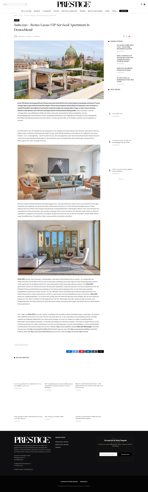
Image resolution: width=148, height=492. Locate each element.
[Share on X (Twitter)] (126, 36)
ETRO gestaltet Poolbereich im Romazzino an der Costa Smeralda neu (28, 417)
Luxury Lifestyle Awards (21, 344)
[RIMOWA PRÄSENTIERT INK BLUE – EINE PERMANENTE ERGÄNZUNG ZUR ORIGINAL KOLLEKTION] (89, 371)
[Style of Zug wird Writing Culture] (59, 403)
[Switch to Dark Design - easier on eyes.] (141, 4)
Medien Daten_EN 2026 (61, 442)
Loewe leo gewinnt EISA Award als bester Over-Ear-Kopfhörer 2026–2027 (27, 385)
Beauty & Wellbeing (95, 11)
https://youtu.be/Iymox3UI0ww (80, 329)
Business (37, 11)
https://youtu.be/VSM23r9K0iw (40, 331)
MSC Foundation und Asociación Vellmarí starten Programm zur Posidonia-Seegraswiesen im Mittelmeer (59, 385)
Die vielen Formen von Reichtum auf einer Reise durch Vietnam (125, 79)
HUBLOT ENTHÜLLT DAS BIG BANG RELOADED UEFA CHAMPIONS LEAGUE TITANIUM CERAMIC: (125, 58)
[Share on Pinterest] (129, 36)
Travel (114, 11)
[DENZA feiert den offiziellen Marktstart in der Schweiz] (111, 70)
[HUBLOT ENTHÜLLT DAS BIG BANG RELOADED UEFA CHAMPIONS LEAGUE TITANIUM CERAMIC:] (111, 58)
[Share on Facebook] (123, 36)
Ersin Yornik (22, 36)
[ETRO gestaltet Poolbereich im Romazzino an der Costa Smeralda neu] (28, 403)
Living (107, 11)
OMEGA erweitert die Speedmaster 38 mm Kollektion (122, 170)
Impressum (83, 481)
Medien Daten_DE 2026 (61, 444)
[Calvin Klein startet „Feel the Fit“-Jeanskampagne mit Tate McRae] (121, 128)
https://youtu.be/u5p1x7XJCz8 (78, 331)
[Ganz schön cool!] (121, 101)
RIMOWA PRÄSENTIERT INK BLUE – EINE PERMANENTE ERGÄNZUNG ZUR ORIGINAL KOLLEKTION (89, 385)
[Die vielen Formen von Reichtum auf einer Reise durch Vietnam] (111, 80)
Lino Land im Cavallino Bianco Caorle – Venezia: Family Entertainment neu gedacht (125, 47)
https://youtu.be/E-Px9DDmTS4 (40, 329)
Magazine (124, 11)
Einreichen (125, 454)
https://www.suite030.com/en (66, 327)
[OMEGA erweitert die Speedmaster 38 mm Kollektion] (121, 157)
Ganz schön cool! (117, 113)
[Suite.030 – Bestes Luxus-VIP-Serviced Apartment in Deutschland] (59, 70)
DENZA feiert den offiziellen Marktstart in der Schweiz (124, 69)
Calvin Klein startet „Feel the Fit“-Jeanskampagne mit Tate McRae (122, 141)
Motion (56, 11)
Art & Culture (26, 11)
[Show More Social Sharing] (132, 36)
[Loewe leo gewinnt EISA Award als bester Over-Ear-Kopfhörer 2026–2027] (28, 371)
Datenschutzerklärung (69, 481)
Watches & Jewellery (69, 11)
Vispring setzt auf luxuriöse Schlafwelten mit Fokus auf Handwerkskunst (88, 417)
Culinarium (46, 11)
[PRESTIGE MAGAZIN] (74, 4)
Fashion (82, 11)
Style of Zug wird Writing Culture (54, 416)
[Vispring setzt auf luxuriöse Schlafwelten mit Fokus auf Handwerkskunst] (89, 403)
